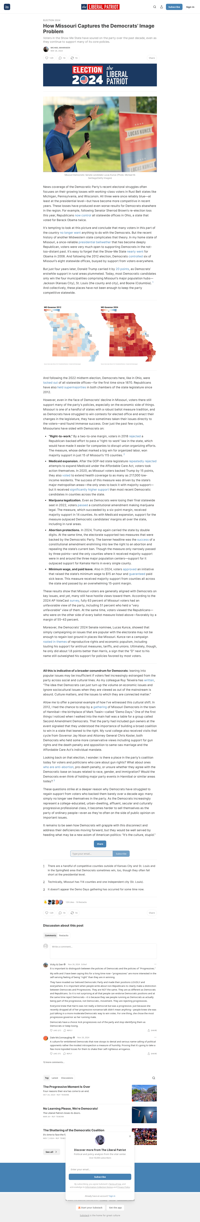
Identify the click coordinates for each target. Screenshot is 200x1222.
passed (83, 505)
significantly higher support (89, 489)
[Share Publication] (161, 7)
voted (66, 475)
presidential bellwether (95, 242)
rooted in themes (55, 642)
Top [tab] (47, 1078)
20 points (122, 269)
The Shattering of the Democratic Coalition (73, 1130)
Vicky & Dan (56, 964)
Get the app (115, 1207)
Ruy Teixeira (63, 1095)
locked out (50, 382)
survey (74, 600)
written (149, 680)
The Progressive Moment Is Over (66, 1087)
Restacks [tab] (63, 935)
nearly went (135, 251)
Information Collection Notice (99, 1187)
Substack (84, 1215)
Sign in (190, 6)
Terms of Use (115, 1184)
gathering (100, 707)
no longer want (70, 232)
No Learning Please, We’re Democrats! (70, 1108)
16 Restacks (81, 902)
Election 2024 (51, 20)
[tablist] (56, 935)
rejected (135, 436)
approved (130, 569)
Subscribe (174, 6)
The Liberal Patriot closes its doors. (62, 1112)
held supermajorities (71, 387)
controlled (136, 256)
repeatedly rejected (143, 461)
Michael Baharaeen (60, 48)
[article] (100, 1093)
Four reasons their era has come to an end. (66, 1091)
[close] (130, 1136)
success (143, 539)
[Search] (155, 7)
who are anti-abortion (58, 767)
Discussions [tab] (67, 1078)
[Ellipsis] (155, 964)
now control (83, 215)
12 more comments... (54, 1062)
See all (49, 1151)
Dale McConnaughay (61, 1037)
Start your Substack (91, 1207)
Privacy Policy (123, 1187)
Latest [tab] (55, 1078)
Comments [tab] (50, 935)
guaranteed (137, 574)
